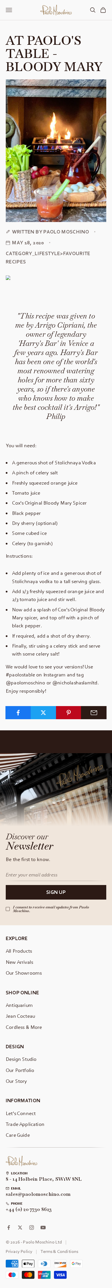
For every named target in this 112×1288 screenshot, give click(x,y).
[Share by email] (93, 712)
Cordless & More (24, 1027)
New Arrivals (19, 962)
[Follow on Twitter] (20, 1227)
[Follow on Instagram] (31, 1227)
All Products (19, 951)
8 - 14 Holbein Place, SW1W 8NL (44, 1179)
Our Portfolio (20, 1070)
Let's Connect (21, 1113)
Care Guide (18, 1135)
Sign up (56, 892)
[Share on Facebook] (18, 712)
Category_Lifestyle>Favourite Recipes (48, 257)
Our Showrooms (24, 973)
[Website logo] (21, 1161)
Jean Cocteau (20, 1016)
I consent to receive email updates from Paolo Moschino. (51, 909)
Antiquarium (19, 1005)
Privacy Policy (19, 1251)
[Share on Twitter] (43, 712)
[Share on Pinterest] (68, 712)
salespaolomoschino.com (38, 1194)
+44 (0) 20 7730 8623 (29, 1209)
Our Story (16, 1081)
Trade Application (25, 1124)
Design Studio (21, 1059)
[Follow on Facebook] (8, 1227)
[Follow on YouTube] (43, 1227)
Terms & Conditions (59, 1251)
